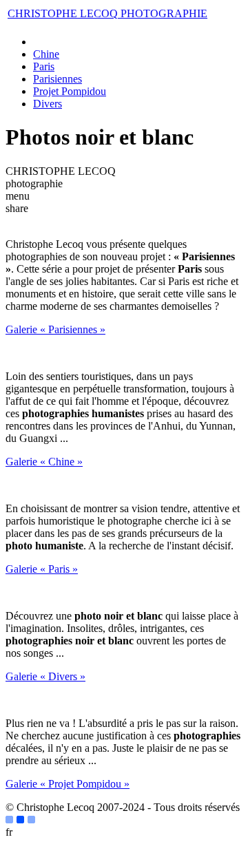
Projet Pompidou (69, 91)
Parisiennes (57, 79)
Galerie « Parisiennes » (55, 329)
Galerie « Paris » (42, 569)
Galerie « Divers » (45, 676)
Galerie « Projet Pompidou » (68, 784)
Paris (43, 66)
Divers (47, 103)
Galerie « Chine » (44, 461)
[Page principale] (39, 42)
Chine (46, 54)
